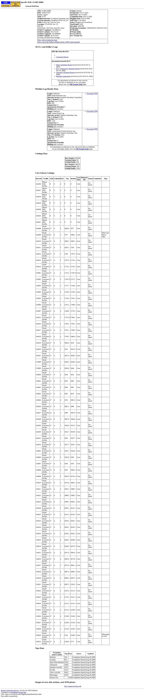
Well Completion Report (64, 65)
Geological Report (62, 57)
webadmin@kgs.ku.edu (18, 692)
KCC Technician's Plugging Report (68, 69)
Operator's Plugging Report (65, 72)
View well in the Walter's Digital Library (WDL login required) (59, 42)
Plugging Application (63, 76)
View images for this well (72, 686)
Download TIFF (92, 93)
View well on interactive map (47, 40)
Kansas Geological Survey (10, 690)
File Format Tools (76, 84)
